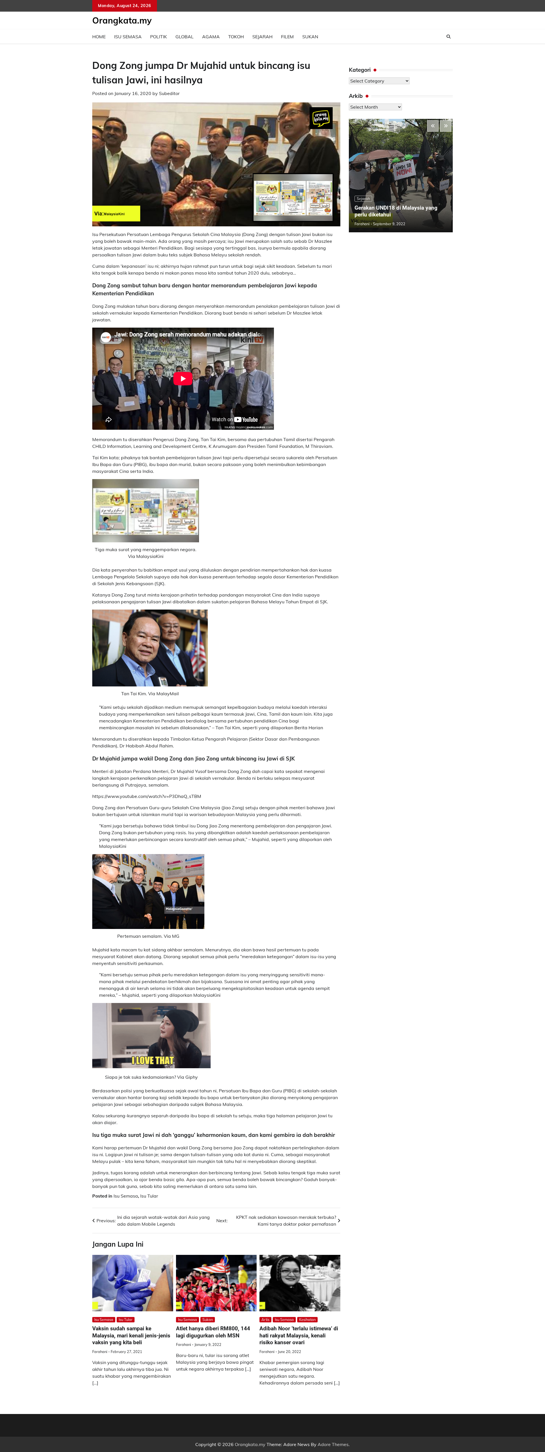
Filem (287, 36)
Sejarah (262, 36)
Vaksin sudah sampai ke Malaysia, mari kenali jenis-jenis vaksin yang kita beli (131, 1335)
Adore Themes (333, 1444)
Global (184, 36)
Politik (158, 36)
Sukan (310, 36)
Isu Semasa (128, 36)
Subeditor (169, 93)
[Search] (448, 36)
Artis (265, 1319)
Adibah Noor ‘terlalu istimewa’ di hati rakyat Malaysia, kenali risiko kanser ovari (298, 1335)
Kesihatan (307, 1319)
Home (99, 36)
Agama (211, 36)
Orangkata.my (122, 20)
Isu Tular (149, 1196)
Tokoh (236, 36)
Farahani (99, 1351)
